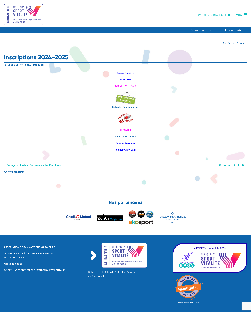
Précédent (228, 43)
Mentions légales (13, 263)
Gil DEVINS (13, 65)
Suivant (241, 43)
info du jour (38, 65)
